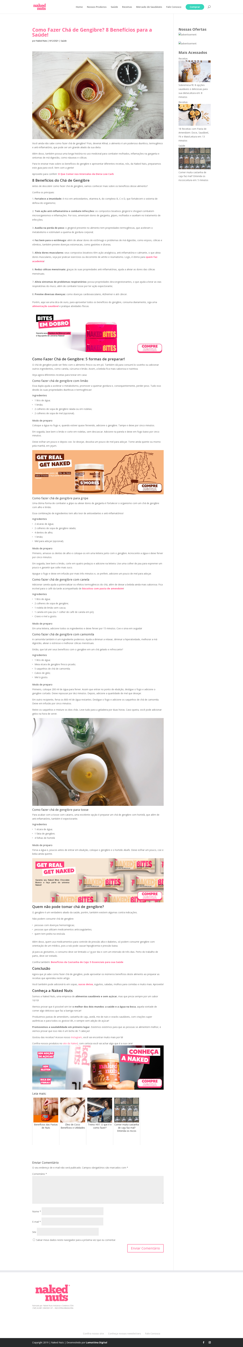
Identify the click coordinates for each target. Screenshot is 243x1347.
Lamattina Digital (96, 1342)
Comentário (39, 1173)
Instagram (76, 1037)
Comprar (195, 6)
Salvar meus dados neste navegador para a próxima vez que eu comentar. (76, 1240)
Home (79, 7)
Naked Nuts (41, 40)
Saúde (114, 7)
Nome (36, 1211)
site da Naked (70, 1043)
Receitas (127, 7)
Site (34, 1232)
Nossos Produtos (96, 7)
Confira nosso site (93, 1333)
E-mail (36, 1221)
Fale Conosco (173, 7)
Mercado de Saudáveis (149, 7)
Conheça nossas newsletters (124, 1333)
